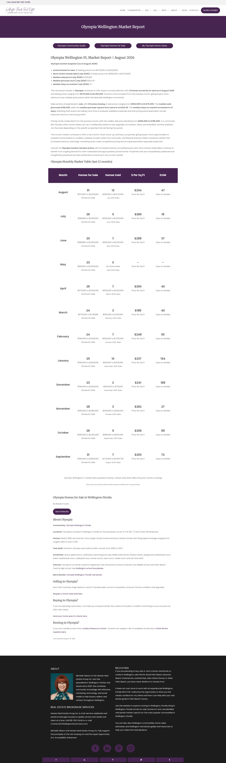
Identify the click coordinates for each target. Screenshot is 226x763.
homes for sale (140, 709)
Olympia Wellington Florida (78, 525)
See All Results (62, 511)
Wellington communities (143, 723)
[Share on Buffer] (141, 759)
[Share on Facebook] (56, 759)
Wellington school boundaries (89, 568)
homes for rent (154, 709)
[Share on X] (84, 759)
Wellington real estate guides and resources (149, 726)
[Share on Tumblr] (170, 759)
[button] (210, 10)
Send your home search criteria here (70, 616)
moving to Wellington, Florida (154, 705)
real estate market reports (128, 712)
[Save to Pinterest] (113, 759)
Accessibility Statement (66, 737)
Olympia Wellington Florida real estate (84, 574)
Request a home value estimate (67, 593)
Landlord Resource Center (94, 628)
